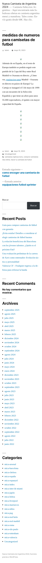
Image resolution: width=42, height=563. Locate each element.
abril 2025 (9, 326)
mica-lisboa (9, 496)
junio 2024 (9, 362)
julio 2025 (9, 318)
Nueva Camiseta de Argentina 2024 (15, 554)
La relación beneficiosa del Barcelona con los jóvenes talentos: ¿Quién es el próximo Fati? (19, 245)
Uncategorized (10, 154)
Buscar (5, 199)
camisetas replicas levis (14, 157)
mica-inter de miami (13, 488)
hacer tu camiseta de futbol (21, 160)
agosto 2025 (9, 314)
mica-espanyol (11, 480)
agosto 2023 (9, 391)
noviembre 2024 (11, 342)
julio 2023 (9, 395)
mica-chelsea (10, 472)
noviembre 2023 (11, 379)
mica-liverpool (11, 500)
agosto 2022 (9, 436)
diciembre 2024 (11, 338)
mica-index (9, 484)
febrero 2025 (10, 334)
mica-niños (9, 509)
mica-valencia (10, 537)
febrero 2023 (10, 415)
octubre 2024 (10, 346)
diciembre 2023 (11, 375)
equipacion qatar (13, 79)
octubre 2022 (10, 427)
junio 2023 (9, 399)
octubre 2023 (10, 383)
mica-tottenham (11, 533)
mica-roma (9, 525)
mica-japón (9, 492)
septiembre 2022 (11, 432)
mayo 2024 (9, 366)
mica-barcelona (11, 468)
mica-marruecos (11, 504)
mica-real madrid (12, 521)
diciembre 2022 (11, 419)
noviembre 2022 (11, 423)
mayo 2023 (9, 403)
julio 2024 (9, 358)
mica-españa (10, 476)
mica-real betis (11, 517)
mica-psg (8, 513)
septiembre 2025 (11, 310)
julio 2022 (9, 440)
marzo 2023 (9, 411)
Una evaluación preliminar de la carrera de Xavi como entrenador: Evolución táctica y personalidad (20, 257)
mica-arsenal (10, 464)
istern (7, 50)
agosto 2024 (9, 354)
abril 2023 (9, 407)
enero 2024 (9, 371)
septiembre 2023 (11, 387)
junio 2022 (9, 444)
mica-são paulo (11, 529)
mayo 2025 (9, 322)
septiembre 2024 (11, 350)
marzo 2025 (9, 330)
